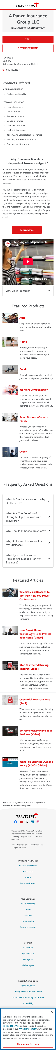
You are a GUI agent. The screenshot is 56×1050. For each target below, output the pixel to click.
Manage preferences (28, 1044)
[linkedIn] (33, 821)
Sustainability (28, 921)
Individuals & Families (28, 865)
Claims (28, 877)
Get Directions (28, 48)
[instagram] (39, 821)
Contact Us (28, 947)
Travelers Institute (28, 927)
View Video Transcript (18, 290)
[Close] (52, 1012)
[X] (28, 821)
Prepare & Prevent (28, 883)
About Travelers (28, 904)
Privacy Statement (28, 1028)
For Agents (28, 959)
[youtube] (22, 821)
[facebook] (17, 821)
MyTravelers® (28, 953)
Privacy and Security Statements (28, 991)
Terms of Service (28, 986)
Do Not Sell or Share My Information (28, 997)
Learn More (27, 230)
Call (28, 39)
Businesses (28, 871)
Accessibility (28, 1003)
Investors (28, 915)
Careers (28, 909)
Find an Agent (28, 965)
